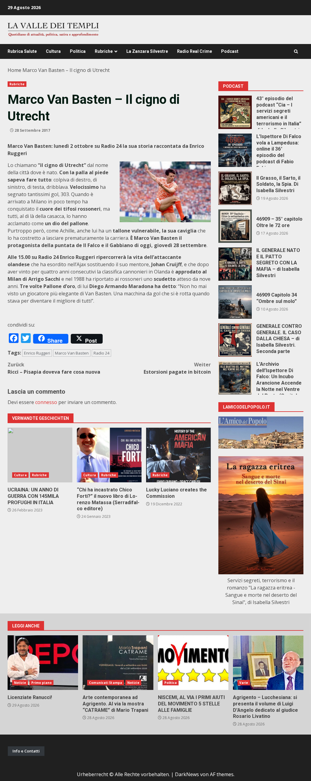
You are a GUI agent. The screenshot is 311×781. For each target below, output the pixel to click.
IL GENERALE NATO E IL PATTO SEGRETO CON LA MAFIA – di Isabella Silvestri (235, 264)
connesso (46, 402)
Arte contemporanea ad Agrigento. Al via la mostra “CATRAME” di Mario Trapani (118, 662)
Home (14, 70)
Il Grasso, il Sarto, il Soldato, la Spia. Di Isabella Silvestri (235, 188)
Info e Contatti (26, 751)
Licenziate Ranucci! (43, 662)
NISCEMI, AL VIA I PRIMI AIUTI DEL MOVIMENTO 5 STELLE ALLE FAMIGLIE (193, 662)
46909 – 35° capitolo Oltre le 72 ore (235, 226)
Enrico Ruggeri (37, 353)
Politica (78, 51)
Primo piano (41, 683)
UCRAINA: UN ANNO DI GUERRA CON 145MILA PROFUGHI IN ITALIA (40, 455)
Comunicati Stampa (105, 683)
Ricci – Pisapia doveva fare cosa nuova (54, 368)
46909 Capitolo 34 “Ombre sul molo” (235, 302)
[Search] (296, 51)
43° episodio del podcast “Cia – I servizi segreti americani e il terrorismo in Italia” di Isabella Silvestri (235, 112)
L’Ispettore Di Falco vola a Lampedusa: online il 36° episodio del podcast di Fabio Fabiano (235, 150)
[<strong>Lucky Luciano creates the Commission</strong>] (178, 455)
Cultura (53, 51)
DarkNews (187, 774)
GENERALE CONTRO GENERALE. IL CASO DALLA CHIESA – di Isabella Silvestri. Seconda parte (235, 340)
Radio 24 (101, 353)
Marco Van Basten (72, 353)
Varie (243, 683)
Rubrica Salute (22, 51)
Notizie (20, 683)
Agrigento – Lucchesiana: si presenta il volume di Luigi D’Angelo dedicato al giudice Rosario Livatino (268, 662)
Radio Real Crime (194, 51)
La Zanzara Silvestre (147, 51)
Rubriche (104, 51)
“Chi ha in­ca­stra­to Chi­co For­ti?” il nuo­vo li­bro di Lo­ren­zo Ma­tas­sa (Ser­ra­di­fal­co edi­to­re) (109, 455)
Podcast (229, 51)
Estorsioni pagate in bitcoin (177, 368)
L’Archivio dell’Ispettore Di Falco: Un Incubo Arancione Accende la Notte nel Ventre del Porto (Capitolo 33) (235, 378)
